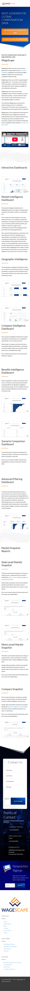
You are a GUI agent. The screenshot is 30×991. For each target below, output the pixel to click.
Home (5, 922)
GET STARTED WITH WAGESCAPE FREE (15, 32)
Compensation (8, 965)
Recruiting (7, 967)
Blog (5, 926)
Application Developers (10, 946)
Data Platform (8, 924)
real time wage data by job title (16, 706)
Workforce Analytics (9, 969)
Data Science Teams (9, 944)
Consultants (7, 949)
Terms (5, 933)
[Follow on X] (27, 988)
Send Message (18, 801)
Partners (6, 951)
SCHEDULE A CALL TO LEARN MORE (15, 39)
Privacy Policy (8, 930)
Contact (6, 928)
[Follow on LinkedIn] (22, 988)
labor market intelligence (16, 577)
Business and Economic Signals (12, 962)
